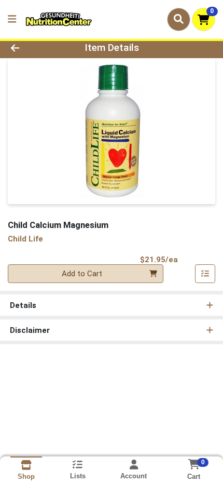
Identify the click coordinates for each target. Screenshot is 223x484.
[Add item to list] (205, 273)
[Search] (179, 19)
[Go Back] (34, 48)
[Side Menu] (12, 19)
